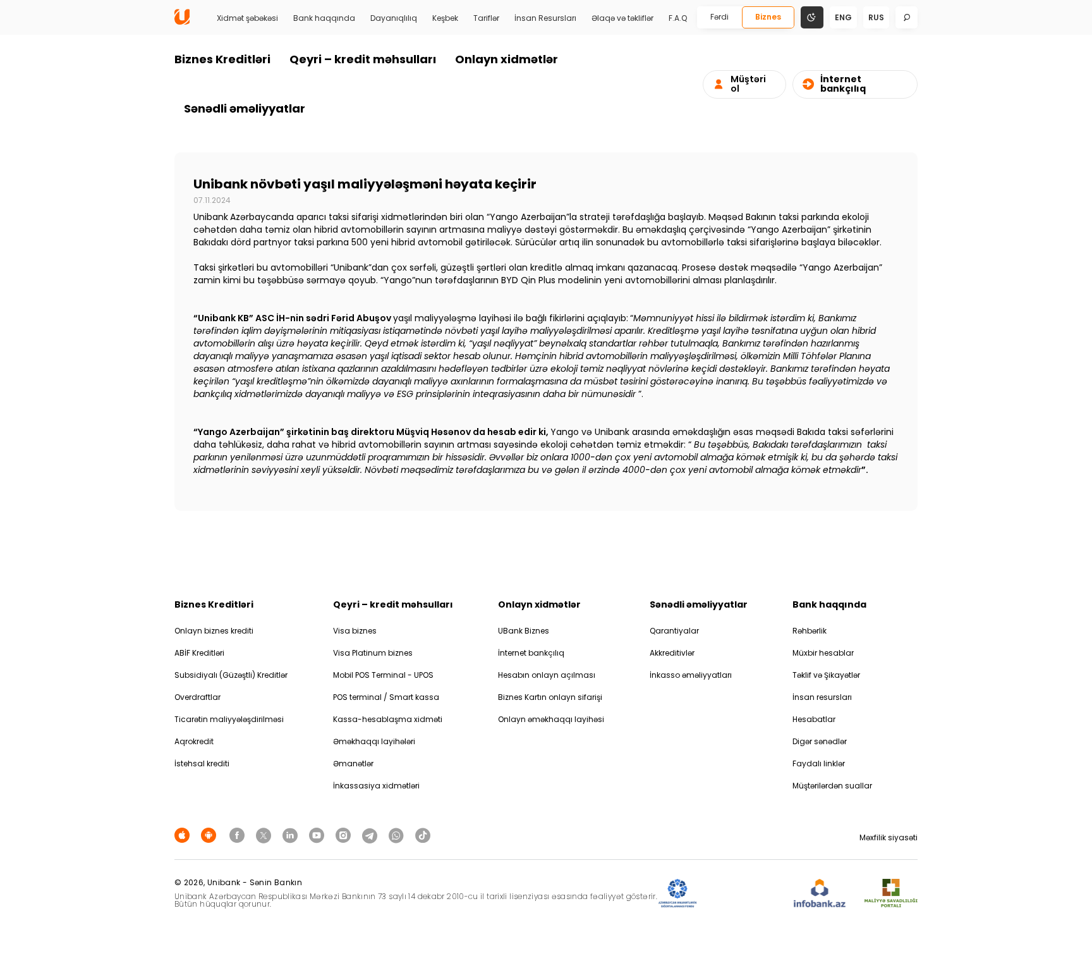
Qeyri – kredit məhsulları (362, 59)
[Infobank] (820, 894)
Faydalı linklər (818, 763)
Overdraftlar (197, 697)
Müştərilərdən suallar (832, 785)
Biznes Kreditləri (222, 59)
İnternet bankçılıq (531, 652)
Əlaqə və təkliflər (622, 18)
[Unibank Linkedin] (291, 834)
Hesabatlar (813, 719)
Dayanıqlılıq (393, 18)
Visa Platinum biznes (373, 652)
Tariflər (486, 18)
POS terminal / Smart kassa (386, 697)
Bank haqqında (324, 18)
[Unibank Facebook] (238, 834)
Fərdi (719, 16)
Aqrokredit (194, 741)
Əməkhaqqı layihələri (374, 741)
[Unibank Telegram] (371, 834)
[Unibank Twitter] (265, 834)
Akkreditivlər (672, 652)
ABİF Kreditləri (199, 652)
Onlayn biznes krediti (213, 630)
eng (843, 17)
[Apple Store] (183, 834)
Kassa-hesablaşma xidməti (387, 719)
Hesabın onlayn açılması (546, 675)
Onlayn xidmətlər (506, 59)
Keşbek (445, 18)
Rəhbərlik (809, 630)
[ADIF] (677, 894)
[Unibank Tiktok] (422, 834)
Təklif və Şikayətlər (826, 675)
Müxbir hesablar (823, 652)
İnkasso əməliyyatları (691, 675)
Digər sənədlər (819, 741)
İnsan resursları (822, 697)
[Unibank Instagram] (345, 834)
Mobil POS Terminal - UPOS (383, 675)
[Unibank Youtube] (318, 834)
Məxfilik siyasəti (888, 837)
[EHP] (745, 894)
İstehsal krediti (201, 763)
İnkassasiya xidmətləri (376, 785)
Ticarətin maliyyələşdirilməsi (229, 719)
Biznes (768, 16)
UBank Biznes (523, 630)
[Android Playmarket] (210, 834)
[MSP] (891, 894)
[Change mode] (812, 16)
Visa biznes (355, 630)
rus (876, 17)
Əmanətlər (353, 763)
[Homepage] (182, 22)
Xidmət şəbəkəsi (247, 18)
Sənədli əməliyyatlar (244, 108)
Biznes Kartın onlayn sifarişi (550, 697)
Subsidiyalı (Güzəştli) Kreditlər (231, 675)
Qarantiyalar (674, 630)
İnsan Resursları (545, 18)
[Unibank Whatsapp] (398, 834)
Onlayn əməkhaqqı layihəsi (551, 719)
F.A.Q (678, 18)
